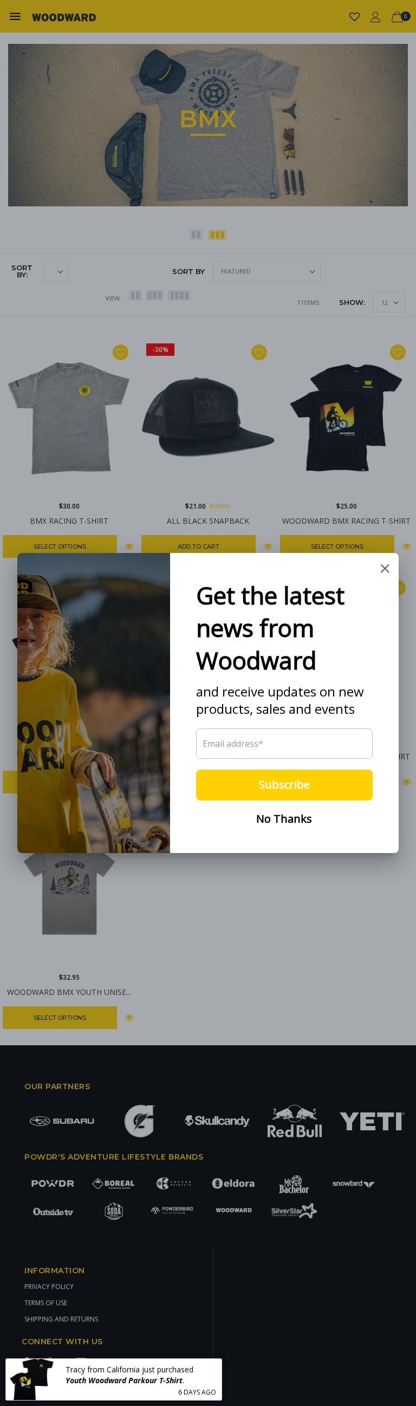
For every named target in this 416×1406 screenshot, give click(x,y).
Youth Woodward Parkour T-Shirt (124, 1380)
